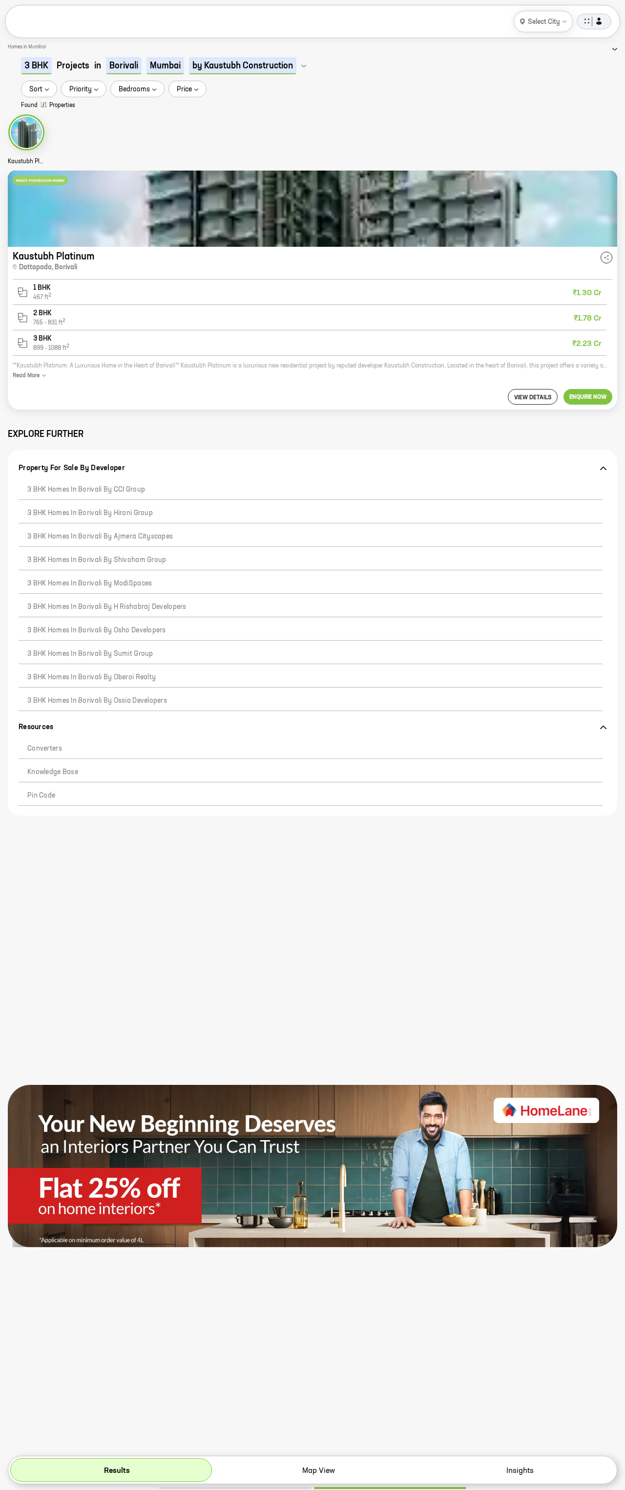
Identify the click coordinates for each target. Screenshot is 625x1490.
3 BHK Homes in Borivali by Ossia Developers (97, 700)
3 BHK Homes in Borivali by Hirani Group (90, 513)
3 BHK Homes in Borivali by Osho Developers (96, 630)
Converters (44, 748)
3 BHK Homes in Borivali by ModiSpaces (89, 583)
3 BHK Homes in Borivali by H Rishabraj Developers (107, 607)
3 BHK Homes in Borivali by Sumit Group (90, 653)
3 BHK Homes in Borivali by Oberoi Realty (91, 677)
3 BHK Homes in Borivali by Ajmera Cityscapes (100, 536)
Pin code (41, 795)
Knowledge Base (52, 772)
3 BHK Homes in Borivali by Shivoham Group (96, 560)
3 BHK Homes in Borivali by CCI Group (86, 489)
